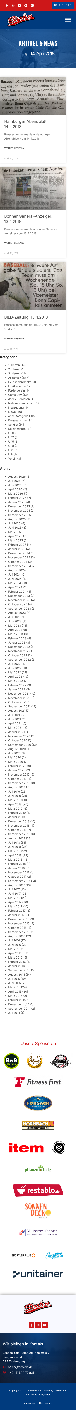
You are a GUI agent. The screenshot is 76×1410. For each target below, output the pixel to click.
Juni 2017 (14, 893)
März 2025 (15, 540)
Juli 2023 (14, 617)
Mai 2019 (14, 800)
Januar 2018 (16, 868)
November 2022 (19, 651)
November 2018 (19, 825)
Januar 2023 (16, 642)
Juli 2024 (14, 574)
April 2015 (14, 991)
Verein (12, 458)
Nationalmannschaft (21, 403)
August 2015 (16, 974)
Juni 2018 (14, 846)
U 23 (11, 450)
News (12, 411)
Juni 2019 (14, 795)
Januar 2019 (16, 817)
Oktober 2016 (17, 927)
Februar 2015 (17, 1000)
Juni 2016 (14, 944)
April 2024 (15, 587)
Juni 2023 (15, 621)
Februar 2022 (17, 685)
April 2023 (15, 629)
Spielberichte (17, 428)
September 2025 (19, 515)
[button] (68, 20)
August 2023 (17, 612)
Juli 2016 (14, 940)
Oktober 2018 (17, 829)
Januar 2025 (16, 549)
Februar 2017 (17, 910)
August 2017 (16, 885)
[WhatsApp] (25, 5)
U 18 (11, 445)
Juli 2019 (14, 791)
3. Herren (14, 373)
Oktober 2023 (17, 604)
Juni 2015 (14, 983)
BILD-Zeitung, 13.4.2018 (26, 317)
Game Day (15, 394)
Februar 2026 (17, 498)
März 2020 (15, 761)
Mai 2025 (14, 532)
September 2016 (19, 932)
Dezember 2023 (19, 595)
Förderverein (16, 390)
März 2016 (15, 957)
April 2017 (14, 902)
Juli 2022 (14, 663)
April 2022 (15, 676)
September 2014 (19, 1008)
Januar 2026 (16, 502)
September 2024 (19, 566)
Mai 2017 (14, 898)
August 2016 (16, 936)
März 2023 (15, 634)
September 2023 (19, 608)
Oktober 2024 (17, 561)
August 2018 (16, 838)
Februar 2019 (17, 812)
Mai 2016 (14, 949)
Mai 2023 (14, 625)
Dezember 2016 (18, 919)
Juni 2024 (15, 578)
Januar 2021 (16, 732)
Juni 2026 (15, 485)
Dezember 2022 (19, 646)
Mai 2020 (14, 757)
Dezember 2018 (18, 821)
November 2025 (19, 510)
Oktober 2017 (17, 876)
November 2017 (18, 872)
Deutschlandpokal (20, 382)
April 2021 (15, 723)
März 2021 (15, 727)
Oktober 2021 (17, 702)
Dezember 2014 (18, 1004)
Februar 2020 (17, 766)
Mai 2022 (14, 672)
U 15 (11, 441)
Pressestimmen (18, 420)
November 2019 (19, 774)
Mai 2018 (14, 851)
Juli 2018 (14, 842)
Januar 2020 (16, 770)
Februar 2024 (17, 591)
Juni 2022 (15, 668)
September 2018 (19, 834)
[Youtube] (45, 1325)
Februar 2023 (17, 638)
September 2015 (19, 970)
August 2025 (17, 519)
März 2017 (15, 906)
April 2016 (15, 953)
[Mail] (32, 5)
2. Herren (14, 369)
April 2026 (15, 489)
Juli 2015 (14, 978)
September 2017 (19, 881)
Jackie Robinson (19, 399)
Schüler (13, 424)
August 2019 (16, 787)
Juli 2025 (14, 523)
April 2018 (15, 855)
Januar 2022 (16, 689)
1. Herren (14, 365)
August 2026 (17, 476)
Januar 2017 (16, 915)
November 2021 (19, 698)
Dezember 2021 (18, 693)
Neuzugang (16, 407)
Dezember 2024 (19, 553)
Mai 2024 (14, 583)
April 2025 (15, 536)
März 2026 (15, 493)
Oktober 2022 (17, 655)
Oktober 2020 (17, 740)
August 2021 (16, 710)
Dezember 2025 (19, 506)
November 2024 (19, 557)
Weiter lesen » (14, 148)
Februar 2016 (17, 961)
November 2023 (19, 600)
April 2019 (15, 804)
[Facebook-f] (31, 1325)
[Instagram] (13, 5)
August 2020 (17, 749)
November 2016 (19, 923)
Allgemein (14, 377)
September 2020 (19, 744)
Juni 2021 (14, 719)
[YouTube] (19, 5)
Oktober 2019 (17, 778)
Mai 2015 (14, 987)
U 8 (10, 454)
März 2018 (15, 859)
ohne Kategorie (18, 416)
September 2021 (19, 706)
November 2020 (19, 736)
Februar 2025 (17, 544)
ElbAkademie (17, 386)
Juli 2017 (14, 889)
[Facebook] (7, 5)
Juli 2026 (14, 480)
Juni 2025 (14, 527)
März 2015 (15, 995)
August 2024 (17, 570)
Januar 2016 (16, 966)
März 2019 (15, 808)
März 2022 (15, 681)
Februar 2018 (17, 863)
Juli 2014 (14, 1012)
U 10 (11, 433)
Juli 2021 (14, 715)
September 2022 (19, 659)
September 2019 (19, 783)
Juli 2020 (14, 753)
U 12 (11, 437)
